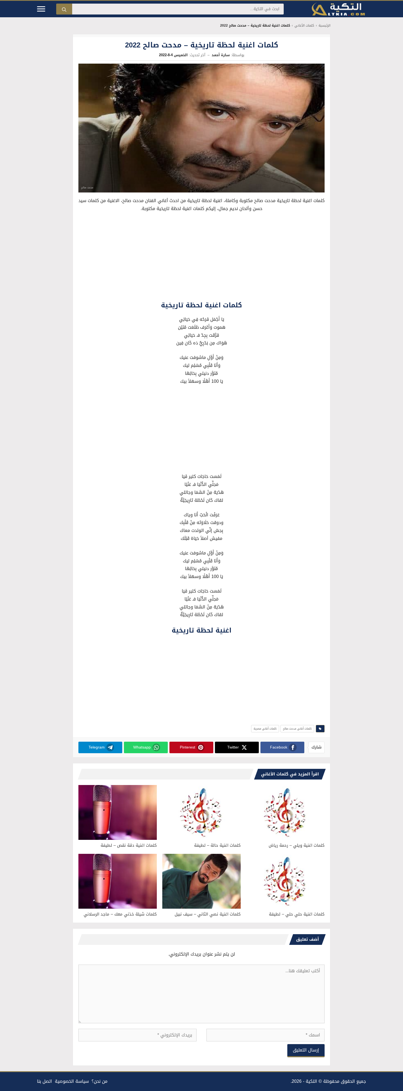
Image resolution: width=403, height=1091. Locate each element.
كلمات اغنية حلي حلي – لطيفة (297, 914)
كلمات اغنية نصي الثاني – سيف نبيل (208, 914)
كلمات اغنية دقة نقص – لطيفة (129, 845)
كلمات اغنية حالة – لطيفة (217, 845)
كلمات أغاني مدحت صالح (297, 728)
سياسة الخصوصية (72, 1081)
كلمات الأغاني (304, 26)
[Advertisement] (201, 257)
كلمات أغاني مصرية (265, 728)
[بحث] (64, 9)
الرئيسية (324, 26)
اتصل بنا (44, 1081)
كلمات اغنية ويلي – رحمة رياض (297, 845)
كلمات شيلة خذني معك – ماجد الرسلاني (120, 914)
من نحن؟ (99, 1081)
